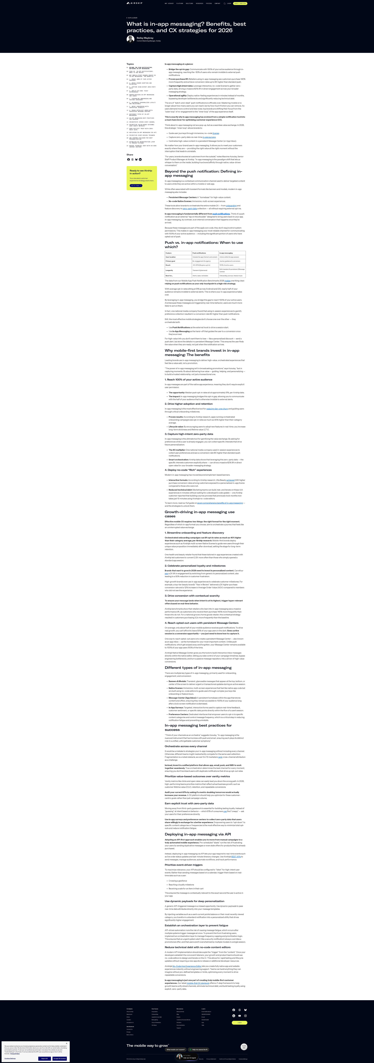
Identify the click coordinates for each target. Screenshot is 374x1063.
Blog (178, 1014)
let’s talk (135, 185)
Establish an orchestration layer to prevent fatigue (142, 142)
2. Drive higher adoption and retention (140, 83)
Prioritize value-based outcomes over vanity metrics (141, 125)
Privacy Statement (211, 1059)
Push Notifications (206, 1011)
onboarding (231, 205)
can (225, 811)
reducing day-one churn (217, 409)
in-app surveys (209, 137)
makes (227, 281)
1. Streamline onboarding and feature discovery (140, 99)
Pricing (209, 3)
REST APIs (236, 857)
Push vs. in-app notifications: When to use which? (141, 72)
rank (220, 757)
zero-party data (190, 208)
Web (203, 1025)
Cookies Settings (243, 1059)
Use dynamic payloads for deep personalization (141, 138)
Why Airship (169, 3)
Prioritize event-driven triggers (142, 135)
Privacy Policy (15, 1053)
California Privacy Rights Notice (227, 1059)
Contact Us (129, 1029)
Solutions (189, 3)
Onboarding (155, 1014)
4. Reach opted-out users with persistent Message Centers (141, 111)
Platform (180, 3)
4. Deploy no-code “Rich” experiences (139, 91)
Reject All (44, 1058)
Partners (179, 1022)
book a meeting (240, 3)
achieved (230, 480)
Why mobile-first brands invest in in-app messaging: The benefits (142, 76)
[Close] (66, 1043)
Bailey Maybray (145, 38)
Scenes (216, 133)
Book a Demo (130, 1034)
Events (178, 1017)
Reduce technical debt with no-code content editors (143, 146)
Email (203, 1017)
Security (201, 1059)
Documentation (181, 1025)
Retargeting (155, 1019)
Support (179, 1028)
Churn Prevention (156, 1022)
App (203, 1022)
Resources (199, 3)
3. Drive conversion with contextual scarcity (139, 107)
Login (229, 3)
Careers (129, 1019)
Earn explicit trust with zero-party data (141, 129)
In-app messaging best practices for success (141, 119)
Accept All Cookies (60, 1058)
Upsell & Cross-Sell (157, 1017)
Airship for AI (130, 1022)
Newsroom (129, 1014)
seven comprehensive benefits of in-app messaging (220, 503)
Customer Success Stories (183, 1019)
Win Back (154, 1025)
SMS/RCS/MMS (206, 1014)
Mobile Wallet (205, 1019)
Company (217, 3)
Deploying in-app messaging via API (143, 132)
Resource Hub (180, 1011)
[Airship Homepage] (135, 4)
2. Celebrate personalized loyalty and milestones (142, 103)
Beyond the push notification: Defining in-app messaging (141, 68)
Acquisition (155, 1011)
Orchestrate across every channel (142, 122)
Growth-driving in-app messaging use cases (141, 95)
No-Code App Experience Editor (187, 966)
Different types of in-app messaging (139, 115)
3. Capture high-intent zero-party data (142, 87)
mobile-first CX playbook (198, 983)
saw (166, 573)
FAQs (128, 1017)
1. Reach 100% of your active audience (140, 80)
